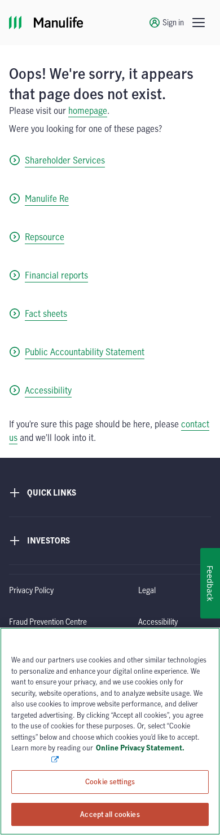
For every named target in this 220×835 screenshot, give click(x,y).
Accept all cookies (109, 814)
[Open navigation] (198, 22)
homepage (87, 110)
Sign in (173, 22)
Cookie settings (110, 781)
